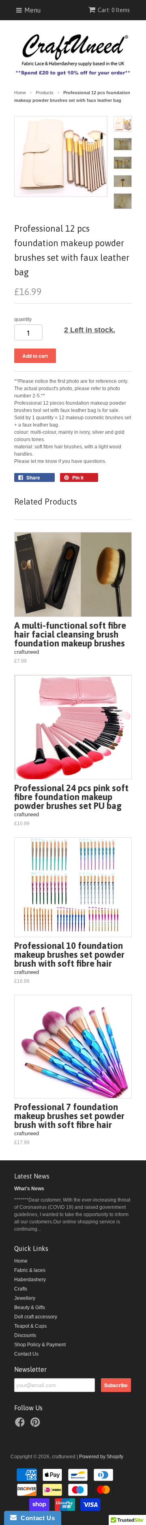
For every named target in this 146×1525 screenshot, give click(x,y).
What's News (29, 1188)
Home (21, 1261)
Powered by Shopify (101, 1457)
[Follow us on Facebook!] (21, 1424)
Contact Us (26, 1354)
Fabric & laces (29, 1270)
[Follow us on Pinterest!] (36, 1424)
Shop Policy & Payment (40, 1345)
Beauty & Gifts (29, 1307)
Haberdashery (30, 1279)
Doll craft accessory (35, 1317)
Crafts (20, 1289)
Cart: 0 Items (114, 10)
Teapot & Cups (30, 1326)
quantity (23, 319)
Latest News (31, 1176)
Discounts (25, 1335)
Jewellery (24, 1298)
